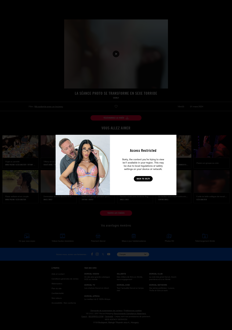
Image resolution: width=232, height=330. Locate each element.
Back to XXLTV (143, 178)
